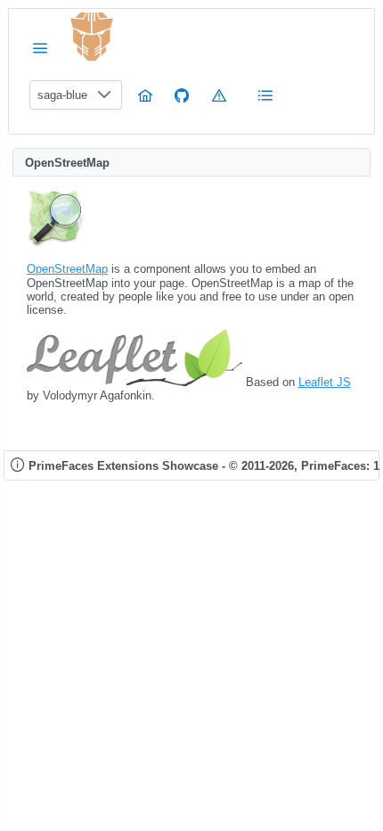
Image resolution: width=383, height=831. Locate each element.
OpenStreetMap (67, 269)
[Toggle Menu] (40, 47)
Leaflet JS (324, 382)
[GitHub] (182, 95)
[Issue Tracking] (219, 95)
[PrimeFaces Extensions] (91, 37)
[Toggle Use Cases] (265, 95)
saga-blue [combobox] (62, 95)
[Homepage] (145, 95)
